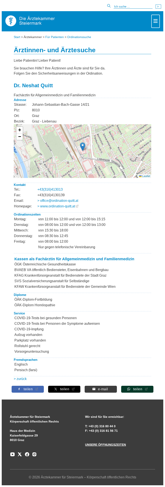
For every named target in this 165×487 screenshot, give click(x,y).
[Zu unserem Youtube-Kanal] (12, 456)
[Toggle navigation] (155, 21)
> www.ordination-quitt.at (56, 206)
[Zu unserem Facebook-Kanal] (26, 456)
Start (17, 37)
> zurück (20, 379)
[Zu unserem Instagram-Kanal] (33, 456)
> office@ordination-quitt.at (57, 200)
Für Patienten (54, 37)
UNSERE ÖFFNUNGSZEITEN (105, 444)
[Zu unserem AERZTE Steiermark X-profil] (18, 456)
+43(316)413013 (50, 189)
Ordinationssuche (79, 37)
